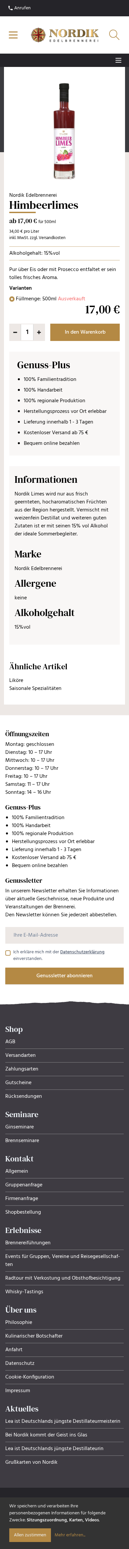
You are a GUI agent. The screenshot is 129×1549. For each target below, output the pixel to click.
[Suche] (114, 35)
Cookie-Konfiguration (29, 1377)
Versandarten (20, 1055)
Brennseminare (22, 1140)
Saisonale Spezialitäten (35, 688)
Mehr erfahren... (70, 1535)
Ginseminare (19, 1127)
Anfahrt (13, 1350)
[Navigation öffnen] (13, 35)
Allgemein (16, 1171)
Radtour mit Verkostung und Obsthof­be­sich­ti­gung (62, 1278)
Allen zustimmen (30, 1535)
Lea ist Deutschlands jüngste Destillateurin (54, 1448)
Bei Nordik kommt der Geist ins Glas (46, 1435)
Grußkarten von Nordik (31, 1462)
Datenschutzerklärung (82, 952)
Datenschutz (19, 1363)
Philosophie (18, 1322)
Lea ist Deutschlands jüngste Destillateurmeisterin (62, 1421)
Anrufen (22, 8)
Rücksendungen (23, 1096)
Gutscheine (18, 1083)
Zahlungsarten (21, 1069)
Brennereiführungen (28, 1243)
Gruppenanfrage (23, 1185)
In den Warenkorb (85, 332)
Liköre (16, 680)
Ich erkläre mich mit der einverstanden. (59, 955)
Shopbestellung (23, 1212)
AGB (10, 1042)
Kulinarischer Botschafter (34, 1336)
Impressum (17, 1391)
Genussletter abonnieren (64, 976)
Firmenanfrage (21, 1198)
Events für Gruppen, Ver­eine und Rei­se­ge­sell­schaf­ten (62, 1260)
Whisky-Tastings (24, 1292)
